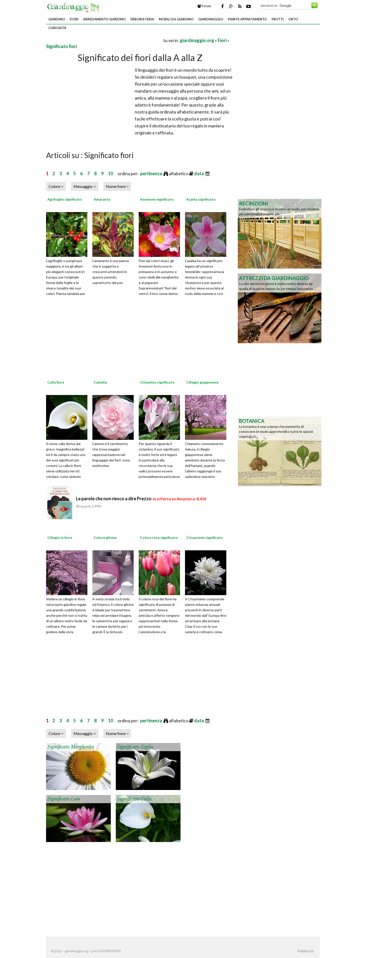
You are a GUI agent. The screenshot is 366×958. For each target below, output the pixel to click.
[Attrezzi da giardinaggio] (279, 308)
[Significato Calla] (148, 818)
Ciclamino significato (157, 382)
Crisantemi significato (204, 537)
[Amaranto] (114, 233)
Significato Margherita (70, 747)
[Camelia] (114, 416)
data (199, 173)
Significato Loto (63, 799)
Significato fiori (61, 46)
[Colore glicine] (114, 572)
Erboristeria (142, 19)
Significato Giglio (135, 747)
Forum (206, 6)
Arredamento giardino (104, 19)
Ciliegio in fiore (59, 537)
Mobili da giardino (176, 19)
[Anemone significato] (161, 233)
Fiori (74, 19)
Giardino (56, 19)
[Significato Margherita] (78, 766)
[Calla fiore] (68, 416)
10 (110, 173)
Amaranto (102, 199)
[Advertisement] (104, 40)
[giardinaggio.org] (74, 7)
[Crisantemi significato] (207, 572)
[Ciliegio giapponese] (207, 416)
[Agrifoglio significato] (68, 233)
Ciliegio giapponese (202, 382)
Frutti (278, 19)
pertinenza (151, 173)
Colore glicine (105, 537)
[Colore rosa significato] (161, 572)
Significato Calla (134, 799)
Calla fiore (55, 382)
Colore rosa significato (159, 537)
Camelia (100, 382)
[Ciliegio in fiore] (68, 572)
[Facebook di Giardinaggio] (222, 6)
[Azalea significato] (207, 233)
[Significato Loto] (78, 818)
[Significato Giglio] (148, 766)
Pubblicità (306, 951)
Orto (293, 19)
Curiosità (57, 28)
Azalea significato (201, 199)
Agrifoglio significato (64, 199)
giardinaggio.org (197, 40)
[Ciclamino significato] (161, 416)
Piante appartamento (247, 19)
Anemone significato (157, 199)
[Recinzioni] (279, 233)
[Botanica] (279, 450)
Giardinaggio (210, 19)
